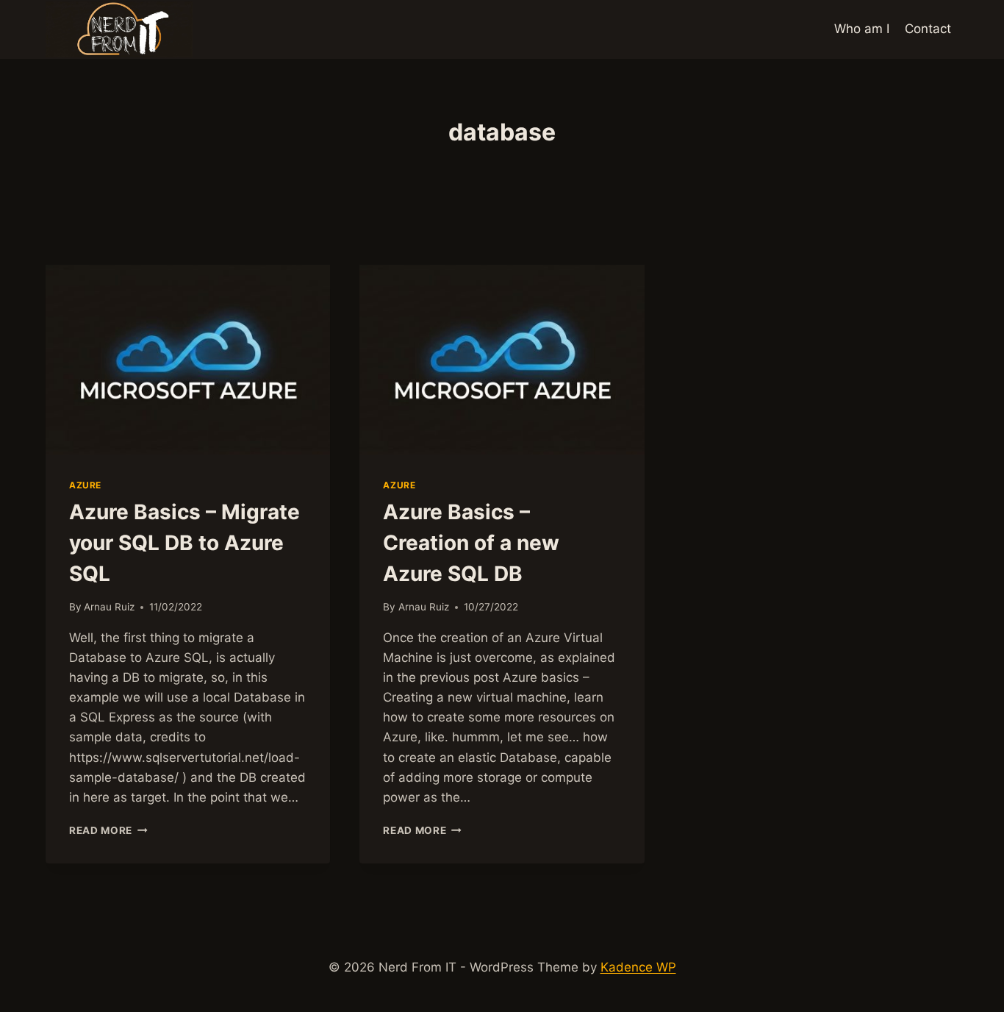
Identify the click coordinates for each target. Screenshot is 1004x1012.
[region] (502, 969)
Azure (85, 485)
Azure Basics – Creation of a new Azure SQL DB (471, 542)
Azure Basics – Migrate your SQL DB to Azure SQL (184, 542)
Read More (108, 830)
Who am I (861, 28)
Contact (928, 28)
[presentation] (188, 360)
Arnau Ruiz (109, 607)
